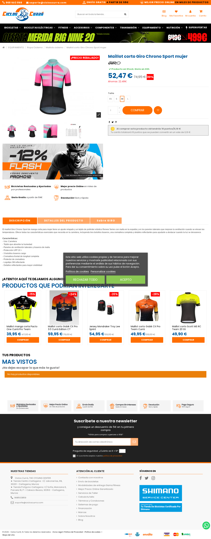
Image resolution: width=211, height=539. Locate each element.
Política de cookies (77, 271)
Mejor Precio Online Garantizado (95, 489)
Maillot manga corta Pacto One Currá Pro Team (22, 328)
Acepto (126, 280)
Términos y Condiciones (91, 500)
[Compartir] (109, 122)
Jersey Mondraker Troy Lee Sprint (104, 328)
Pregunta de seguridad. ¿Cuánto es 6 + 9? (95, 450)
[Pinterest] (116, 122)
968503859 (20, 497)
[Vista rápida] (25, 324)
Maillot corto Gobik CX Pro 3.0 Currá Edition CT (63, 328)
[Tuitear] (113, 122)
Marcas (82, 512)
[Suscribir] (134, 442)
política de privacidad (112, 456)
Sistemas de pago (88, 504)
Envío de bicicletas (88, 481)
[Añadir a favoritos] (158, 110)
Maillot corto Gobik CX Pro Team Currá (145, 328)
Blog (80, 519)
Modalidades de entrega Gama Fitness (99, 485)
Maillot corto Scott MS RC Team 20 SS (186, 328)
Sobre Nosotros (86, 516)
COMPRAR (137, 110)
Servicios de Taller (88, 493)
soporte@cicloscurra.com (29, 502)
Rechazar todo (85, 280)
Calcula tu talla (86, 496)
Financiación (85, 508)
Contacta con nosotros (90, 477)
